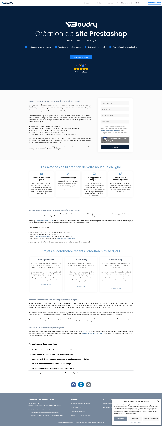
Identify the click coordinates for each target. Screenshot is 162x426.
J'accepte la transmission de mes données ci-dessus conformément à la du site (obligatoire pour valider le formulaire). (114, 130)
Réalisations (98, 3)
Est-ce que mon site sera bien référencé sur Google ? (52, 364)
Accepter (120, 419)
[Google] (88, 384)
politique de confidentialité (110, 131)
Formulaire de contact (124, 3)
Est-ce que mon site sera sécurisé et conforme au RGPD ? (54, 368)
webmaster (39, 147)
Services (86, 3)
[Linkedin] (81, 384)
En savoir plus (81, 287)
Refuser (135, 419)
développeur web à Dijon (45, 221)
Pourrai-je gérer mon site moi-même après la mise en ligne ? (55, 373)
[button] (158, 401)
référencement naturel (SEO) (66, 238)
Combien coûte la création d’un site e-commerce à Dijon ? (54, 350)
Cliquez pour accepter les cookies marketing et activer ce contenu (115, 140)
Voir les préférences (151, 419)
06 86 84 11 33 (139, 3)
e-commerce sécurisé (42, 236)
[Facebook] (73, 384)
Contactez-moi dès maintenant (93, 333)
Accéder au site (46, 285)
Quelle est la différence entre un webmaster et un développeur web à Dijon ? (61, 359)
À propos (111, 3)
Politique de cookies (135, 422)
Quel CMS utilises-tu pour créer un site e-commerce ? (52, 354)
